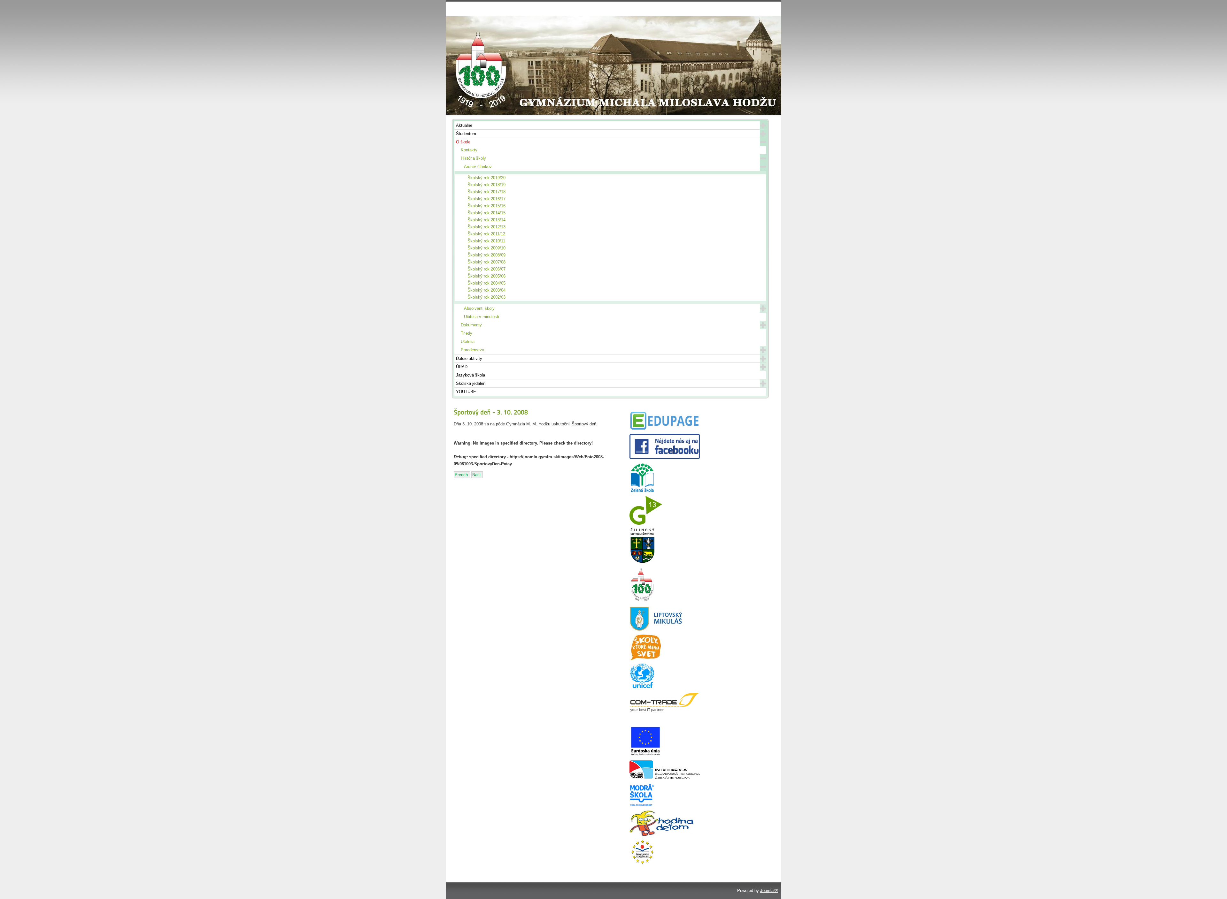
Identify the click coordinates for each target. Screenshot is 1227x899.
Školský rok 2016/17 (486, 198)
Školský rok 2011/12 (486, 234)
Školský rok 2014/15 (486, 212)
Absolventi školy (479, 308)
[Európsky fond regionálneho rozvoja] (645, 755)
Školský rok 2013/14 (486, 219)
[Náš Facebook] (664, 457)
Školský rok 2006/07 (486, 269)
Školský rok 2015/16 (486, 205)
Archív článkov (478, 166)
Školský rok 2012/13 (486, 227)
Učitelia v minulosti (481, 316)
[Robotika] (664, 777)
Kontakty (469, 150)
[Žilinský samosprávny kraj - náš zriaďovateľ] (642, 562)
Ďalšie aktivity (469, 358)
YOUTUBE (466, 391)
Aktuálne (464, 125)
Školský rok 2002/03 (486, 297)
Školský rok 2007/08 (486, 262)
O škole (463, 142)
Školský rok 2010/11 (486, 241)
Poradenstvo (472, 349)
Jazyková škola (470, 375)
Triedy (466, 333)
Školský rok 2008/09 (486, 255)
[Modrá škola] (642, 806)
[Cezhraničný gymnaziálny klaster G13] (645, 523)
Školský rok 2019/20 (486, 177)
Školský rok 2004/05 (486, 283)
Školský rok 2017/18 (486, 191)
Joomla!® (769, 890)
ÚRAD (461, 366)
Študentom (466, 133)
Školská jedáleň (470, 383)
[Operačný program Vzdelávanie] (642, 863)
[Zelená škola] (642, 491)
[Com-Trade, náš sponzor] (664, 711)
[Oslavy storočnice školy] (642, 601)
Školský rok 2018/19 (486, 184)
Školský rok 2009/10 (486, 248)
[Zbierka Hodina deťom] (661, 834)
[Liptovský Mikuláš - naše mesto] (656, 630)
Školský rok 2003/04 (486, 290)
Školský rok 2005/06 (486, 276)
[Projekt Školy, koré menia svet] (645, 658)
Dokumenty (471, 325)
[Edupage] (664, 429)
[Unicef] (642, 687)
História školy (473, 158)
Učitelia (468, 341)
